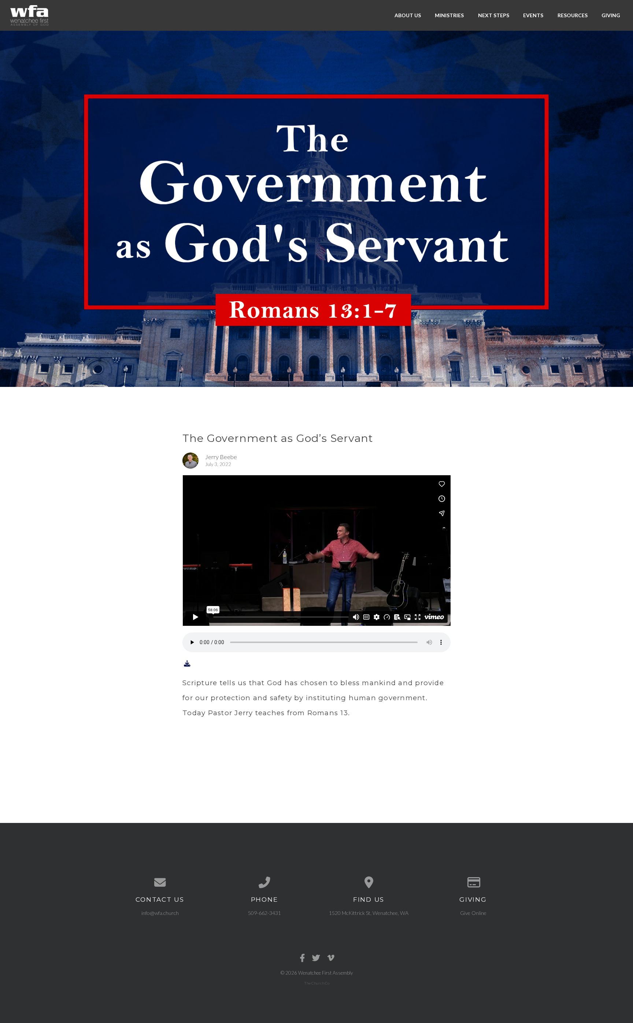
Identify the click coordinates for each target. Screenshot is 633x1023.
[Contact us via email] (160, 883)
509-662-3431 (264, 913)
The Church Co (316, 983)
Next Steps (493, 15)
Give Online (473, 913)
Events (533, 15)
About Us (408, 15)
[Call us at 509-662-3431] (264, 883)
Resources (573, 15)
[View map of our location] (369, 883)
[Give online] (473, 883)
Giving (610, 15)
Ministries (449, 15)
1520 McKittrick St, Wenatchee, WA (368, 913)
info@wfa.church (160, 913)
